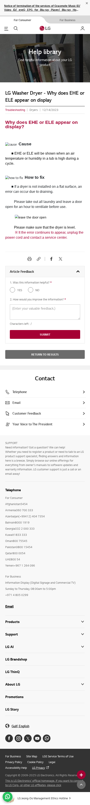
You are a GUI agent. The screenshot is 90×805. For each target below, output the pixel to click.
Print (29, 259)
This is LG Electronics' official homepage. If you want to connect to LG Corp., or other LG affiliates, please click (44, 783)
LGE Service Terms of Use (58, 756)
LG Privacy (38, 768)
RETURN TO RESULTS (45, 354)
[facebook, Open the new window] (51, 259)
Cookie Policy (35, 762)
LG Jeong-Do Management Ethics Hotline (42, 798)
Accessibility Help (16, 768)
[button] (45, 634)
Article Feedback (22, 271)
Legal (52, 762)
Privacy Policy (13, 762)
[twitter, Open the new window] (60, 259)
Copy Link (38, 259)
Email (9, 606)
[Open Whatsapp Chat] (7, 797)
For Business (13, 756)
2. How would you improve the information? (38, 299)
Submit (45, 334)
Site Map (31, 756)
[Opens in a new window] (9, 738)
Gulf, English (20, 726)
